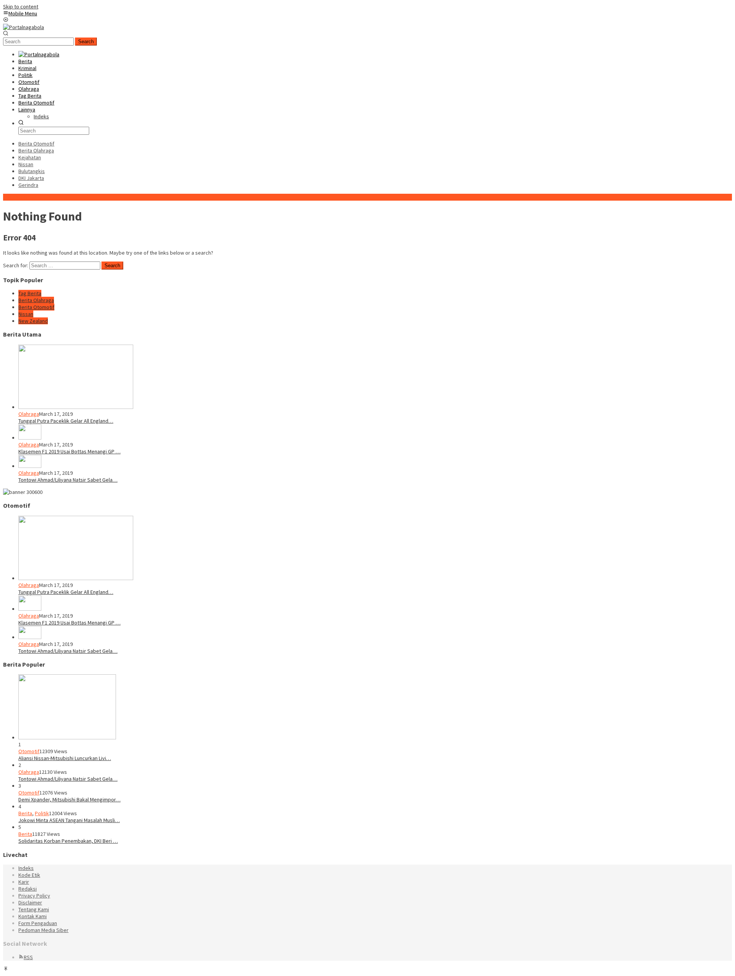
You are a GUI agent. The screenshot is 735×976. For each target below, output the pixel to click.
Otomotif (28, 751)
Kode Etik (29, 874)
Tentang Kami (33, 909)
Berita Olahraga (36, 300)
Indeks (26, 868)
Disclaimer (30, 902)
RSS (28, 957)
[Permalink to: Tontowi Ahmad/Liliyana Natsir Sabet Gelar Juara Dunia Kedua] (29, 466)
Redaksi (27, 888)
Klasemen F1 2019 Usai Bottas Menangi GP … (69, 451)
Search (86, 41)
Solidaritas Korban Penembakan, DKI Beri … (68, 840)
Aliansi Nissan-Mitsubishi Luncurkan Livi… (64, 758)
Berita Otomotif (36, 307)
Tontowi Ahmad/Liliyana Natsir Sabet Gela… (68, 479)
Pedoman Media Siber (43, 930)
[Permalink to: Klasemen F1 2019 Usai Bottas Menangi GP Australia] (29, 437)
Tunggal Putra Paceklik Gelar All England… (65, 420)
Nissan (25, 314)
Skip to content (20, 6)
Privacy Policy (34, 895)
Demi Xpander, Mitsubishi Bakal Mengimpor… (69, 799)
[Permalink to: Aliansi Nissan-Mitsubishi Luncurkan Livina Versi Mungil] (67, 737)
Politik (42, 813)
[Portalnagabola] (23, 27)
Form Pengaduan (37, 923)
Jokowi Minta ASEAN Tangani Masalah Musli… (69, 820)
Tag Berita (29, 293)
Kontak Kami (32, 916)
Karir (23, 881)
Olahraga (28, 413)
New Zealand (33, 320)
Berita (25, 813)
